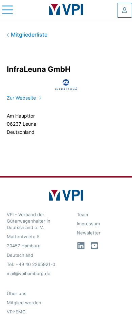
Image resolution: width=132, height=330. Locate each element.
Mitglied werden (24, 302)
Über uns (16, 293)
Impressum (88, 223)
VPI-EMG (16, 311)
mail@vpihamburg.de (28, 273)
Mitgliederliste (28, 35)
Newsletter (89, 232)
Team (82, 214)
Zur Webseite (21, 98)
